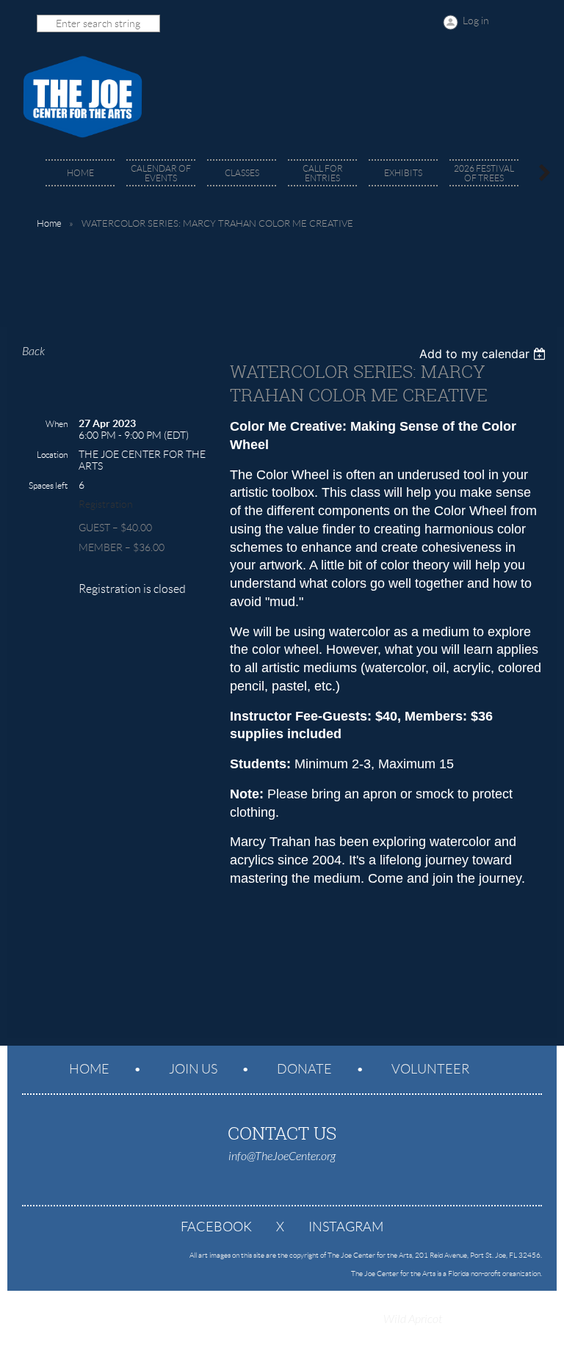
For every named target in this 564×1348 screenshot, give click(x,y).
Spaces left (48, 485)
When (57, 424)
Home (49, 223)
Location (52, 454)
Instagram (345, 1227)
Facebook (216, 1227)
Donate (304, 1069)
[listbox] (484, 353)
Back (33, 351)
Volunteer (430, 1069)
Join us (193, 1069)
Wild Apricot (412, 1319)
